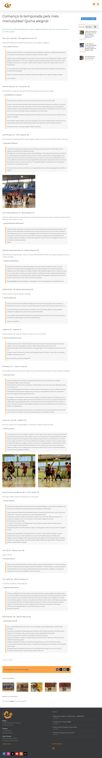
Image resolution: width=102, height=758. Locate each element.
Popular (82, 27)
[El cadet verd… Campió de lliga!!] (22, 683)
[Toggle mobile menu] (98, 4)
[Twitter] (12, 753)
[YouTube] (17, 753)
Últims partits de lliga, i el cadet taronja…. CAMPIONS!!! (68, 716)
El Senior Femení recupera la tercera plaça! (65, 727)
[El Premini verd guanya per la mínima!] (51, 683)
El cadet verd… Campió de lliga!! (62, 722)
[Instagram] (8, 753)
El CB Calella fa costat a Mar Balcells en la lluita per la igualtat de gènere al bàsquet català (90, 47)
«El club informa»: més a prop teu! (90, 57)
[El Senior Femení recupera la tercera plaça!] (37, 683)
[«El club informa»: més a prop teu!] (82, 57)
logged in (12, 701)
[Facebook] (4, 753)
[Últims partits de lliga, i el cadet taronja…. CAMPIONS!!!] (8, 683)
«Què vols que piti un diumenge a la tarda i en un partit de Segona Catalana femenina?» (91, 34)
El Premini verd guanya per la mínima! (63, 732)
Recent (88, 27)
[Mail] (25, 753)
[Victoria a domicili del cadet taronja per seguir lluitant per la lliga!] (65, 683)
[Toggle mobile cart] (93, 4)
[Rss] (21, 753)
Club (11, 659)
